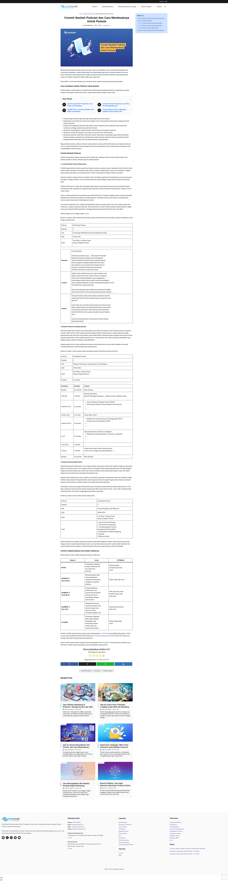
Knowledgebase (174, 827)
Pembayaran (173, 824)
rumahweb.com (107, 25)
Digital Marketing (107, 6)
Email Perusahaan (124, 840)
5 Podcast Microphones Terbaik (103, 636)
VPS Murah (122, 829)
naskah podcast (86, 670)
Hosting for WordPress (125, 824)
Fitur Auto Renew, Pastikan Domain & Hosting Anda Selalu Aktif (187, 848)
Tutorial (94, 6)
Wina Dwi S (104, 788)
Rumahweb (105, 642)
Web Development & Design (127, 6)
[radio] (90, 656)
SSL (120, 835)
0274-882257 (77, 822)
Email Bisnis (122, 838)
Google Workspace (124, 842)
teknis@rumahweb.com (79, 829)
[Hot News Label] (62, 2)
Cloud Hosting (123, 827)
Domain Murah (123, 833)
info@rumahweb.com (78, 824)
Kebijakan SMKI (174, 838)
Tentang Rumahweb (175, 822)
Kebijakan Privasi (174, 835)
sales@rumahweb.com (78, 827)
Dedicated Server (124, 831)
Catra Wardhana (88, 25)
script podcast (108, 670)
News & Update (146, 6)
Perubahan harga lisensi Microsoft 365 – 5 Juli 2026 (184, 851)
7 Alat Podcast (105, 633)
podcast (63, 146)
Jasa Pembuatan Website (126, 844)
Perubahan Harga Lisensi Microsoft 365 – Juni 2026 (184, 854)
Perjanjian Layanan (175, 833)
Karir (171, 840)
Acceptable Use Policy (176, 831)
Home (81, 14)
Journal (159, 6)
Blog (120, 855)
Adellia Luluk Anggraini (69, 709)
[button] (165, 6)
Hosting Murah (123, 822)
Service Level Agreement (177, 829)
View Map (70, 848)
